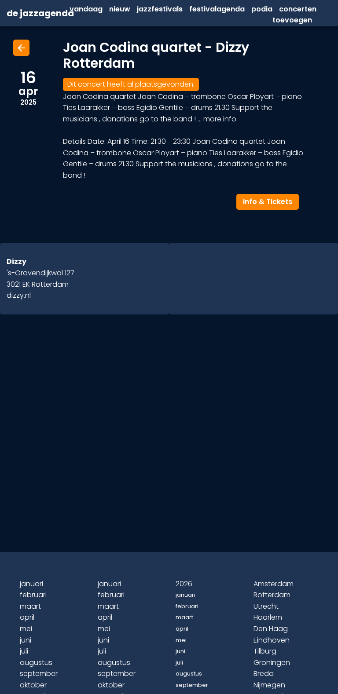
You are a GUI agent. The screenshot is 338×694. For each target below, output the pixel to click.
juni (25, 640)
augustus (36, 662)
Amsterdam (274, 584)
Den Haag (271, 629)
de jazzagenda (28, 13)
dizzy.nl (19, 295)
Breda (264, 673)
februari (33, 595)
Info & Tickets (267, 202)
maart (30, 606)
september (39, 673)
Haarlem (268, 617)
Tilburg (265, 651)
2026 (184, 584)
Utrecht (266, 606)
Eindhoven (272, 640)
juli (24, 651)
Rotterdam (272, 595)
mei (26, 629)
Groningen (272, 662)
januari (31, 584)
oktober (33, 685)
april (27, 617)
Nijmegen (269, 685)
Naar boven (170, 673)
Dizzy (16, 261)
